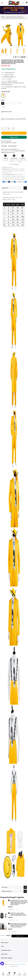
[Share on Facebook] (13, 57)
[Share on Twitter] (15, 57)
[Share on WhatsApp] (26, 57)
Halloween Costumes (18, 83)
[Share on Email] (24, 57)
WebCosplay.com (10, 72)
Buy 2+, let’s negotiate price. (9, 69)
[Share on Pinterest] (18, 57)
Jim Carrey (23, 87)
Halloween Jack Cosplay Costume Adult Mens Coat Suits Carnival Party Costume (18, 914)
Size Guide (4, 146)
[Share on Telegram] (22, 57)
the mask (3, 88)
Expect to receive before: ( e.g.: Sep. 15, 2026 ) (13, 119)
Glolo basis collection (6, 83)
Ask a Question (12, 146)
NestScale (17, 164)
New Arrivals (9, 84)
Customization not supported (12, 87)
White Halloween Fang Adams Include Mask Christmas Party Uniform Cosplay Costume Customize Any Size (18, 925)
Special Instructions (6, 111)
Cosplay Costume (9, 74)
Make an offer (15, 138)
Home (2, 16)
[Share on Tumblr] (20, 57)
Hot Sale (3, 84)
